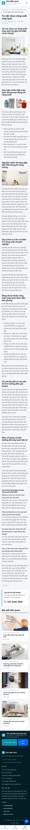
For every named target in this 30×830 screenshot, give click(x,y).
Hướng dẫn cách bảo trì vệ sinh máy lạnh (13, 722)
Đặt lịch (25, 828)
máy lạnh (5, 585)
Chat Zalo (23, 742)
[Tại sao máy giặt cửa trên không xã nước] (15, 680)
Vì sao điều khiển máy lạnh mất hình (13, 636)
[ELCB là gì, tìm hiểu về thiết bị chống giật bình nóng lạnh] (15, 651)
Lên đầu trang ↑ (15, 823)
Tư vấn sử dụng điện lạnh (18, 9)
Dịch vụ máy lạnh (7, 772)
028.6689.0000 (14, 602)
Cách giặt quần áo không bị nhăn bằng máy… (15, 793)
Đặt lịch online (8, 814)
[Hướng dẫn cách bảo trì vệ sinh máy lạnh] (15, 709)
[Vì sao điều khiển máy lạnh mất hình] (15, 623)
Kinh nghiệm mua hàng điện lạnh (11, 784)
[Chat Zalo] (26, 821)
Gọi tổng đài (5, 828)
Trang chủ (5, 9)
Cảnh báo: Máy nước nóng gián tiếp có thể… (14, 791)
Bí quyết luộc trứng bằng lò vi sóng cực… (13, 796)
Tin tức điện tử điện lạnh (9, 781)
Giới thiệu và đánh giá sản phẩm (11, 775)
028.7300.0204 (8, 808)
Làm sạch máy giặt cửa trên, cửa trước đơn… (14, 798)
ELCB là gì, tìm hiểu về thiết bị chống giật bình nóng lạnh (13, 665)
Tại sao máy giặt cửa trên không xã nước (14, 693)
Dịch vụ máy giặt (7, 778)
